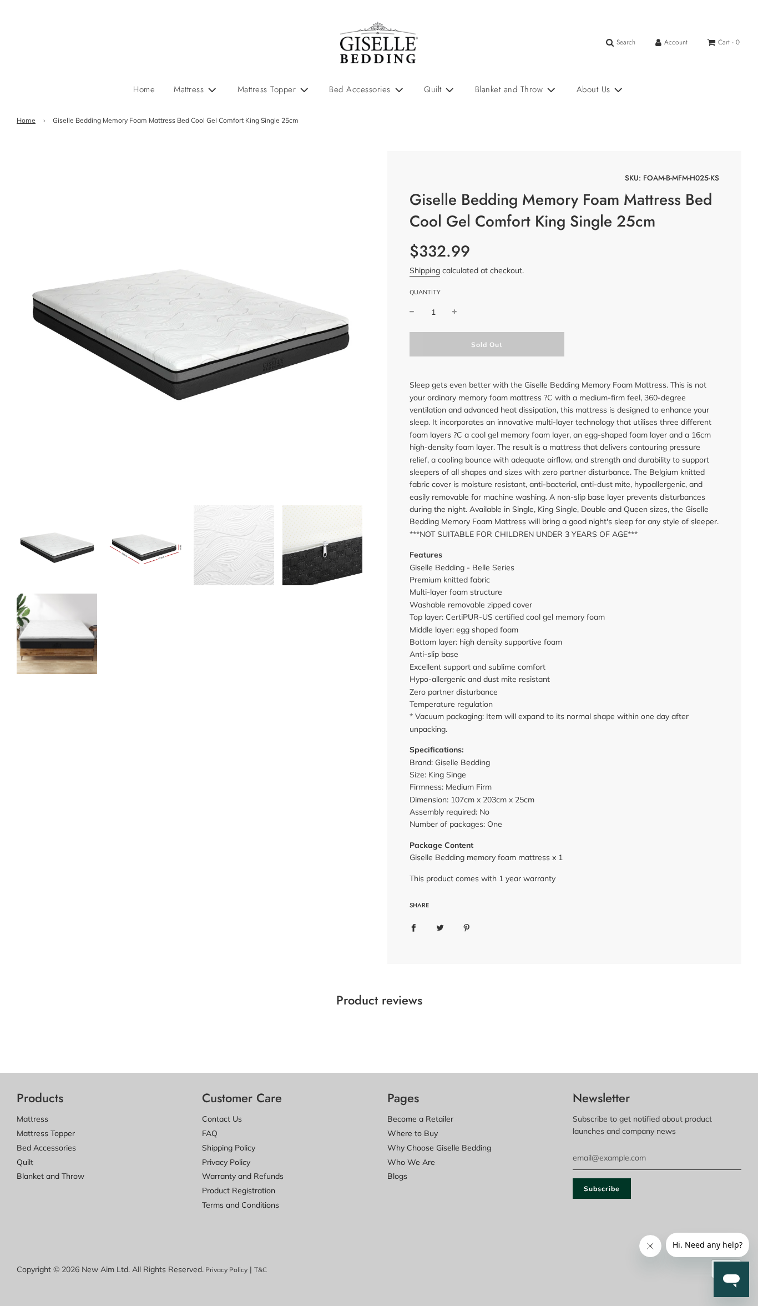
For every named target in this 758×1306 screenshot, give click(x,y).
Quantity (425, 292)
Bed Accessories (46, 1148)
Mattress (32, 1119)
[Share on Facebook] (413, 927)
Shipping (425, 270)
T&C (260, 1269)
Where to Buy (412, 1133)
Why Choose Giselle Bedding (439, 1148)
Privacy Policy (226, 1162)
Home (144, 89)
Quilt (25, 1162)
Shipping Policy (228, 1148)
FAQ (210, 1133)
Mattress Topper (46, 1133)
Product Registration (238, 1191)
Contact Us (222, 1119)
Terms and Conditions (240, 1205)
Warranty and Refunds (243, 1176)
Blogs (397, 1176)
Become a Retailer (420, 1119)
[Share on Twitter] (440, 927)
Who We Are (411, 1162)
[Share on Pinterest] (466, 927)
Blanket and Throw (50, 1176)
